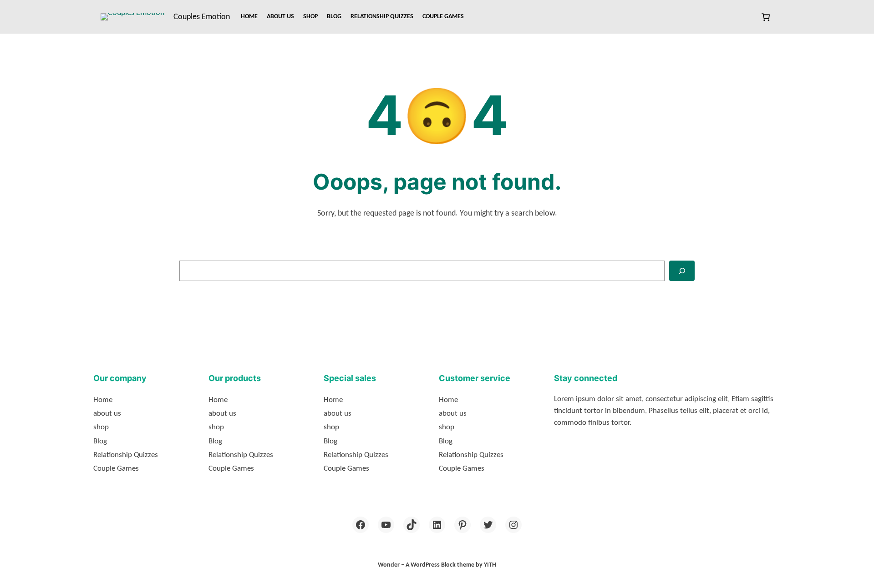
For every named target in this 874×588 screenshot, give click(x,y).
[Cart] (765, 16)
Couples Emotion (201, 17)
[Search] (682, 271)
